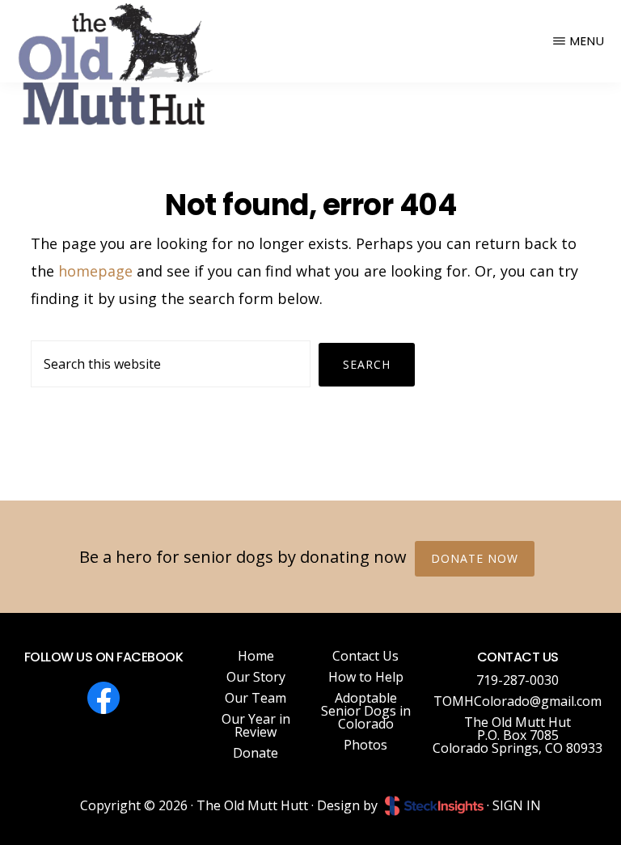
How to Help (365, 677)
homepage (95, 271)
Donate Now (474, 558)
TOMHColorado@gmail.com (517, 701)
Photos (365, 745)
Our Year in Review (256, 725)
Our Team (255, 698)
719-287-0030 (517, 680)
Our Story (255, 677)
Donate (255, 753)
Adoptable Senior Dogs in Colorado (366, 711)
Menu (587, 40)
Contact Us (365, 656)
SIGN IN (516, 805)
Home (256, 656)
